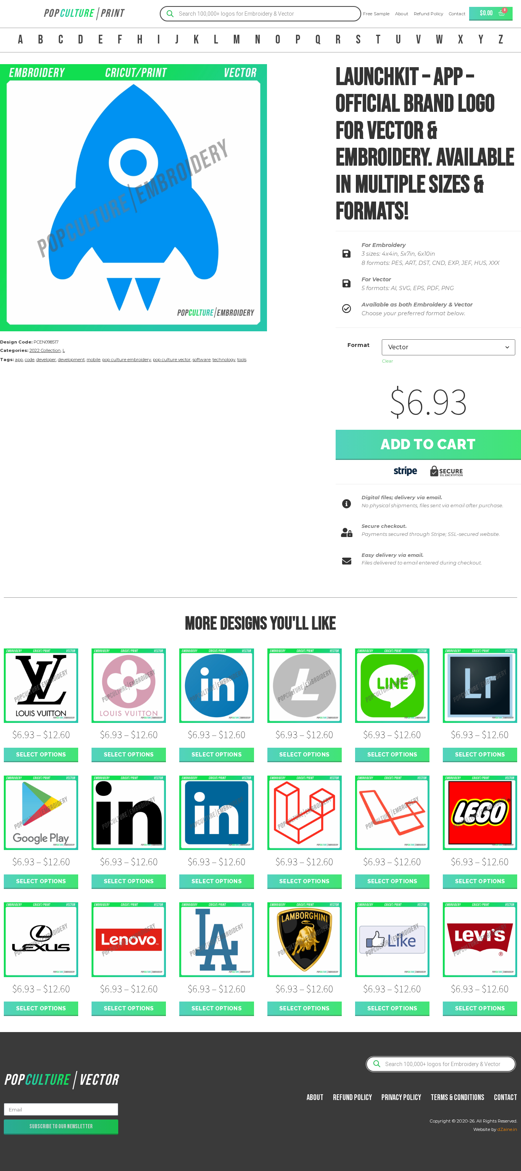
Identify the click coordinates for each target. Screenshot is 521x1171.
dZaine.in (507, 1129)
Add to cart (428, 444)
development (71, 359)
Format (358, 345)
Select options (41, 754)
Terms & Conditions (457, 1097)
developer (46, 359)
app (19, 359)
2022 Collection (45, 350)
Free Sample (376, 13)
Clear (387, 361)
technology (223, 359)
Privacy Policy (401, 1097)
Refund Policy (428, 13)
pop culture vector (172, 359)
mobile (93, 359)
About (401, 13)
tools (241, 359)
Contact (457, 13)
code (29, 359)
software (202, 359)
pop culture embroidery (126, 359)
